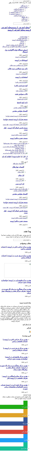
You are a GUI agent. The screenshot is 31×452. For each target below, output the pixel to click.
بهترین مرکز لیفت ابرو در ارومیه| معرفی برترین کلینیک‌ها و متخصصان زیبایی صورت (14, 387)
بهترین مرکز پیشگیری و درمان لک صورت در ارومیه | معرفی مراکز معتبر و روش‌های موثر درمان (16, 291)
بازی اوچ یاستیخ (22, 102)
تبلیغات (22, 41)
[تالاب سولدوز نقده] (22, 90)
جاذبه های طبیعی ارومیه (17, 151)
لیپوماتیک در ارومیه (21, 60)
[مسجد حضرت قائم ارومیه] (19, 135)
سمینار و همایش (19, 148)
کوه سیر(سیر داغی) (21, 85)
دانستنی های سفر (19, 145)
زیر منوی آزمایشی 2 (15, 12)
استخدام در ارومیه (21, 77)
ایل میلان (21, 175)
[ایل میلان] (21, 172)
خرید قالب (25, 19)
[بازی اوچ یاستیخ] (22, 99)
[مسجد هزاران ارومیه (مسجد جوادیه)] (17, 116)
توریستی (21, 43)
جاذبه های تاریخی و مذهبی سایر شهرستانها (16, 143)
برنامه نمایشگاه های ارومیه (20, 40)
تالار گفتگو (25, 17)
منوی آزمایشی (23, 7)
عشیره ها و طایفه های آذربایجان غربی (13, 146)
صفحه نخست (24, 36)
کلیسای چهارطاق (18, 167)
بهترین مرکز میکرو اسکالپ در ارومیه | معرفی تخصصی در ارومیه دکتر (15, 377)
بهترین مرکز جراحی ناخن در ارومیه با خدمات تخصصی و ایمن (15, 340)
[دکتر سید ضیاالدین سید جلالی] (19, 65)
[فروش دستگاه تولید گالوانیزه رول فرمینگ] (15, 46)
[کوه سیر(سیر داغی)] (21, 82)
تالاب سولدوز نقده (21, 94)
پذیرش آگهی (24, 5)
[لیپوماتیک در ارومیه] (21, 57)
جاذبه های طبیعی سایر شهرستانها (14, 150)
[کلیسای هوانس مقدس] (21, 107)
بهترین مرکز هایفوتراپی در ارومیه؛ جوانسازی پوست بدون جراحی (16, 358)
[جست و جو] (30, 1)
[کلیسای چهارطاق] (18, 163)
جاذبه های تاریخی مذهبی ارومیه (15, 45)
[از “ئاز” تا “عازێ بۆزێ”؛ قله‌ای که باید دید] (15, 153)
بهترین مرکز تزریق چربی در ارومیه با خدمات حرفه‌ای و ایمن (15, 349)
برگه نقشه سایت (23, 38)
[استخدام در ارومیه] (22, 74)
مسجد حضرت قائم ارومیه (19, 138)
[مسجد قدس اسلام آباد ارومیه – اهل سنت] (15, 124)
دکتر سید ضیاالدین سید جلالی (18, 69)
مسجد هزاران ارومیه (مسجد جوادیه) (15, 119)
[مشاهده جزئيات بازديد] (30, 332)
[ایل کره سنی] (20, 180)
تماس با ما (25, 20)
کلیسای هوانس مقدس (20, 111)
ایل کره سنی (19, 184)
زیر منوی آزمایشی (19, 9)
